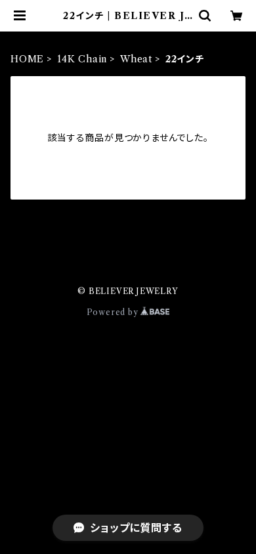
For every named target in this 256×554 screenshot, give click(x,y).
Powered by (114, 312)
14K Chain (82, 59)
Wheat (136, 59)
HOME (27, 59)
